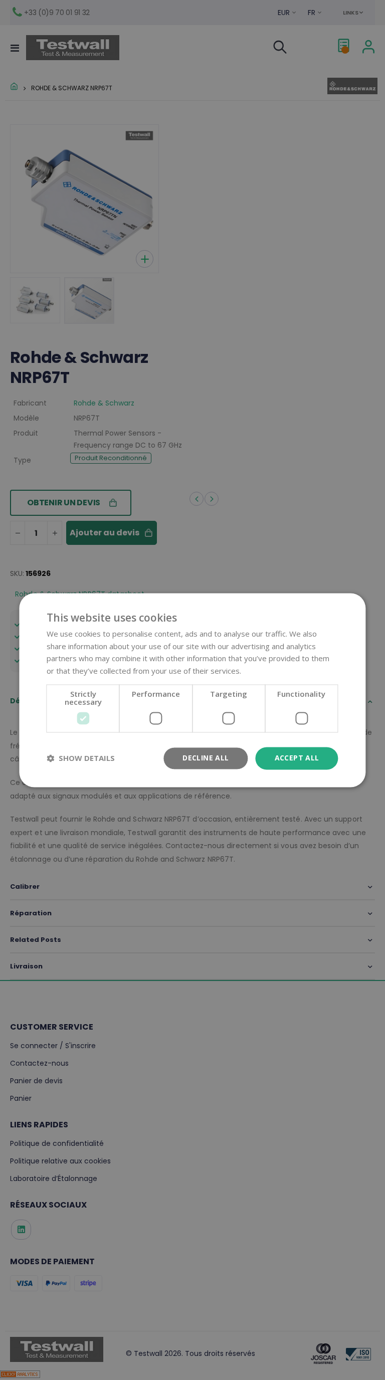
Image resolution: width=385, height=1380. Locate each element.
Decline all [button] (205, 757)
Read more (262, 671)
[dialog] (192, 690)
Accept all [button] (297, 757)
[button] (81, 758)
